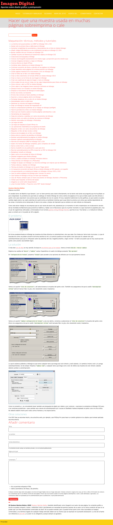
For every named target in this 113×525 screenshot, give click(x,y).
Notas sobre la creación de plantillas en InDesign (26, 135)
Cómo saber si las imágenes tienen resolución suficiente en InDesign (32, 86)
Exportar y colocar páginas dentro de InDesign (26, 97)
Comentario (12, 460)
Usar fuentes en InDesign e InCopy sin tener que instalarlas (29, 175)
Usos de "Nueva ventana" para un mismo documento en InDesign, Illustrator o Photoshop (39, 177)
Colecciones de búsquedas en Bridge (22, 57)
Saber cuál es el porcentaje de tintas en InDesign (26, 154)
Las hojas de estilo (17, 122)
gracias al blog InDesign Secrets (59, 210)
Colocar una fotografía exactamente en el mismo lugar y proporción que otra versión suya (39, 59)
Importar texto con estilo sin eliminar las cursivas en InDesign (30, 118)
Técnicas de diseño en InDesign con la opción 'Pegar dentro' (30, 167)
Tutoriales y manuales (32, 13)
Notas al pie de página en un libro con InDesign (26, 133)
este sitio (22, 514)
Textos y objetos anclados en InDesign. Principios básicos (29, 158)
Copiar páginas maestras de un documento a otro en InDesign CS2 (32, 71)
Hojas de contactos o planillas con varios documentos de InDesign (32, 116)
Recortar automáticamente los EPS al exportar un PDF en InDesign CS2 (33, 150)
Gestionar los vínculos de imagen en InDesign (25, 103)
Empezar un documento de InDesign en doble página (27, 90)
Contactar (98, 13)
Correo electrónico (14, 442)
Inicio (17, 13)
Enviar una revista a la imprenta (21, 93)
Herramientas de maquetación (20, 114)
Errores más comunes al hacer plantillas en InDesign (27, 95)
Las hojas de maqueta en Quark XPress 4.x (24, 124)
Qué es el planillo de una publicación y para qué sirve (28, 148)
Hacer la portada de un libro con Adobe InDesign (26, 110)
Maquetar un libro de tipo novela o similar (24, 131)
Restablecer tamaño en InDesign (21, 152)
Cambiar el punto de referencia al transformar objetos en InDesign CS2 (33, 54)
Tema (10, 426)
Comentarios (85, 13)
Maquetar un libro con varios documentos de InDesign (28, 129)
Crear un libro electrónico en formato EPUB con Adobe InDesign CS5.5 (33, 76)
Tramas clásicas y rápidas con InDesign (23, 165)
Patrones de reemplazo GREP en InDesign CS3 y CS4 (28, 141)
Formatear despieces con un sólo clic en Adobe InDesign (29, 99)
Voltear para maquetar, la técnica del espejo (25, 180)
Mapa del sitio (60, 13)
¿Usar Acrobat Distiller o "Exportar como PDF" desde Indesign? (31, 184)
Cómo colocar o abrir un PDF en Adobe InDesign (26, 84)
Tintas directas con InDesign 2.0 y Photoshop (25, 160)
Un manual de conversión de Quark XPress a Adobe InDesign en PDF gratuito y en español (39, 169)
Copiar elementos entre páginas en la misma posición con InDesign (32, 69)
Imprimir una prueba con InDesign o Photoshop (26, 120)
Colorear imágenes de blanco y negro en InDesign (27, 61)
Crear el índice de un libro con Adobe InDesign (25, 73)
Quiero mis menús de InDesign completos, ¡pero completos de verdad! (33, 143)
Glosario (48, 13)
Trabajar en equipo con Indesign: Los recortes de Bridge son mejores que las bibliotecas (39, 163)
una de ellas (19, 248)
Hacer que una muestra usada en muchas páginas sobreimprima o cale (33, 112)
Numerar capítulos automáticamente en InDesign (26, 139)
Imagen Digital (17, 3)
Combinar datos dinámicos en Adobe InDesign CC (27, 65)
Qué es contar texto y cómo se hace (22, 146)
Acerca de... (73, 13)
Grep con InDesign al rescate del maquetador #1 (26, 105)
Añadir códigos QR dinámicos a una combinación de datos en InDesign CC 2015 (36, 50)
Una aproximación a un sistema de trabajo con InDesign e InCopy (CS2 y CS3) (36, 171)
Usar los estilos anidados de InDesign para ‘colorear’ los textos (31, 173)
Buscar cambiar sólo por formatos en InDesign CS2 (27, 52)
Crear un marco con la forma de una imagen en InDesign (29, 78)
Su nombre (12, 434)
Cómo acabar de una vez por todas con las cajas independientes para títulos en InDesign (39, 82)
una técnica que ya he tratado (50, 248)
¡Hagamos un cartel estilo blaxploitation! (24, 182)
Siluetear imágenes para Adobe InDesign (24, 156)
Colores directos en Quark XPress (21, 63)
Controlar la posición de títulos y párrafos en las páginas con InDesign (33, 67)
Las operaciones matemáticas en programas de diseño (28, 126)
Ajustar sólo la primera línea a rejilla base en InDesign (28, 46)
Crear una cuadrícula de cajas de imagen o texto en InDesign (30, 80)
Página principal (13, 451)
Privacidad (4, 522)
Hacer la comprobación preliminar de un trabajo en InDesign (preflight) (33, 107)
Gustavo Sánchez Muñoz (17, 188)
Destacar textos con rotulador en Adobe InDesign (26, 88)
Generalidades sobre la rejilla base (22, 101)
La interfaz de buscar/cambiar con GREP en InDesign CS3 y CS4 (31, 44)
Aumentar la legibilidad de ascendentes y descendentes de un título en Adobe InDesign (38, 48)
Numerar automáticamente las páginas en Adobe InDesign (29, 137)
